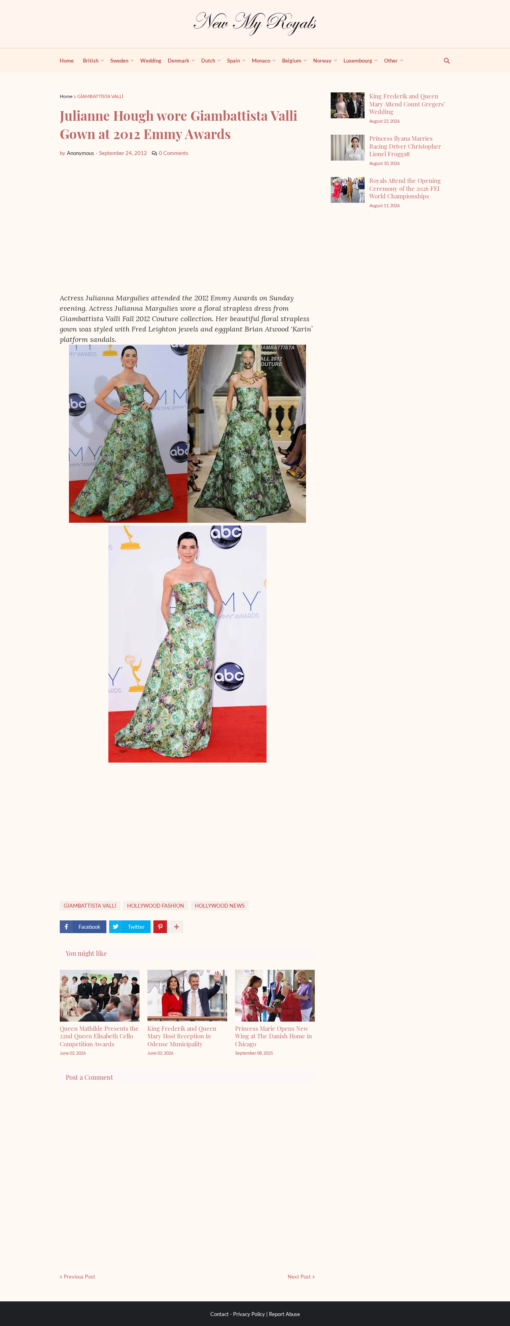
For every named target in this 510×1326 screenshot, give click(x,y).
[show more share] (176, 926)
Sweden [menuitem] (119, 60)
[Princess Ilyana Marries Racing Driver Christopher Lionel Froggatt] (348, 148)
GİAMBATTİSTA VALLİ (100, 96)
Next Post (299, 1276)
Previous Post (79, 1276)
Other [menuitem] (391, 60)
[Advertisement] (187, 225)
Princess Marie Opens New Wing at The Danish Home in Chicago (273, 1036)
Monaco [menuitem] (261, 60)
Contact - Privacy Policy (237, 1314)
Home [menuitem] (67, 60)
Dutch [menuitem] (208, 60)
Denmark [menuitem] (178, 60)
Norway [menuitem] (322, 60)
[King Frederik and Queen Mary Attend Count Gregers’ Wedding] (348, 105)
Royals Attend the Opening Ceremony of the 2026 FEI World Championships (405, 188)
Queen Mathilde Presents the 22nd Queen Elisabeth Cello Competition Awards (99, 1036)
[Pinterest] (160, 926)
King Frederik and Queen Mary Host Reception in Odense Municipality (181, 1036)
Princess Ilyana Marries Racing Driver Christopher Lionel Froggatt (405, 146)
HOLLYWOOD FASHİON (155, 905)
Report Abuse (284, 1314)
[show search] (442, 61)
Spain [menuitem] (233, 60)
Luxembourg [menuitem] (357, 60)
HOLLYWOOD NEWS (220, 905)
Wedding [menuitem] (150, 60)
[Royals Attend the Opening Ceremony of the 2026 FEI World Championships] (348, 190)
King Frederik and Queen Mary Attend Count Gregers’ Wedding (407, 104)
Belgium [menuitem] (291, 60)
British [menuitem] (90, 60)
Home (66, 96)
